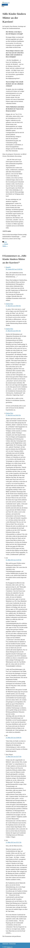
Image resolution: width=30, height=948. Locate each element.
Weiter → (5, 246)
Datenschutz (12, 943)
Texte (5, 242)
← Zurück (5, 244)
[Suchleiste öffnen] (3, 6)
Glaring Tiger (9, 303)
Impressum (5, 943)
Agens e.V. (10, 947)
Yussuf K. (8, 267)
